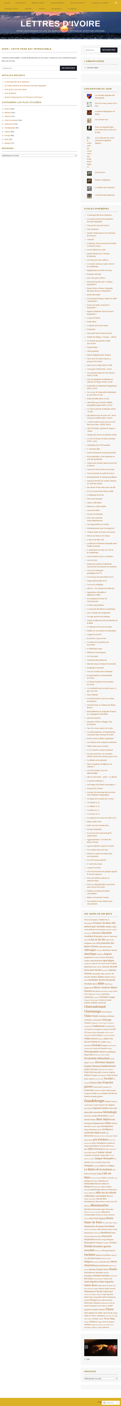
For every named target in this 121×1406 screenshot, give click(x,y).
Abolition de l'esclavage (96, 929)
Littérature (8, 124)
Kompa (94, 1152)
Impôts (99, 1129)
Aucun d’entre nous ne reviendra (100, 556)
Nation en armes (102, 1215)
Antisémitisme (96, 960)
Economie (90, 1058)
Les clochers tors (101, 119)
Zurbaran (105, 1327)
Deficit (94, 1041)
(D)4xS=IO (103, 919)
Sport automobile (95, 1297)
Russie (113, 1269)
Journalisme (94, 1146)
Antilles (87, 961)
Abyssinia (96, 933)
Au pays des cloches (95, 788)
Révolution (89, 1278)
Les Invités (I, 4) (93, 802)
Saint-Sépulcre (91, 1281)
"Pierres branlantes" (91, 920)
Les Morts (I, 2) (93, 810)
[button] (115, 1347)
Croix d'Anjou (97, 1035)
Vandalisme (101, 1316)
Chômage (106, 1019)
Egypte (86, 1062)
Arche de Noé (106, 963)
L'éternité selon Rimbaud (105, 195)
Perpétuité (91, 329)
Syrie (104, 1297)
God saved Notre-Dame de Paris (99, 333)
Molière (86, 1199)
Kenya (86, 1152)
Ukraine (102, 1309)
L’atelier (28, 9)
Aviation (94, 977)
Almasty (99, 950)
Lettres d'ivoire (61, 23)
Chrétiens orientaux (92, 1020)
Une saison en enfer (93, 1312)
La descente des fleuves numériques (101, 609)
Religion (88, 1261)
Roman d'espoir (96, 1269)
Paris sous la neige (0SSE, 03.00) (99, 365)
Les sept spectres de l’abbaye (98, 616)
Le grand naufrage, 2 (95, 781)
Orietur (110, 1229)
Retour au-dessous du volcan (98, 536)
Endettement (108, 1066)
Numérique (108, 1223)
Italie (107, 1133)
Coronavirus (88, 1029)
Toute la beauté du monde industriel (101, 452)
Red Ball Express (95, 1258)
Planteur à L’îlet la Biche (96, 506)
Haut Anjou (103, 1119)
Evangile (94, 1075)
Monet (98, 1201)
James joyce (88, 1140)
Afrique (7, 143)
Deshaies (97, 1045)
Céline (87, 1038)
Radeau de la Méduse (103, 1255)
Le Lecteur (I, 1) (93, 814)
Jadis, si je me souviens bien (98, 825)
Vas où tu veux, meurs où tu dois (100, 728)
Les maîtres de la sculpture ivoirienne (102, 742)
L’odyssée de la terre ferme (97, 325)
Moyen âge (109, 1209)
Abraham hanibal (111, 929)
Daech (94, 1038)
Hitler (108, 1123)
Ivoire (115, 1136)
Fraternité (89, 1090)
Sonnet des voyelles (90, 1294)
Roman (86, 1269)
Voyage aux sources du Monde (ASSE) (102, 435)
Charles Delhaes (91, 1002)
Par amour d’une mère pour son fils (101, 487)
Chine (88, 1016)
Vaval (85, 1319)
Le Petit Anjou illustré (95, 605)
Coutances (106, 1029)
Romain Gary (112, 1266)
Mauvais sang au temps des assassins (101, 664)
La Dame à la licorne (100, 3)
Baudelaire (94, 979)
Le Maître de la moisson (98, 1169)
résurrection (113, 1276)
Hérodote (87, 1126)
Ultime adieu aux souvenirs (97, 746)
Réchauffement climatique (93, 1272)
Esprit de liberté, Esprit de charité (100, 846)
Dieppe (104, 1045)
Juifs (86, 1149)
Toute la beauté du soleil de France (100, 473)
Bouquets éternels (94, 274)
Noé (103, 1223)
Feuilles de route (78, 3)
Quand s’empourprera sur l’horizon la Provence (23, 97)
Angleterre (88, 957)
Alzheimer (106, 950)
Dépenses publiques (107, 1051)
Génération (102, 1115)
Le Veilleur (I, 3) (93, 806)
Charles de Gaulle (105, 1000)
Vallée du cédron (90, 1316)
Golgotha (87, 1093)
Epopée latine (92, 347)
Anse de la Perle (93, 510)
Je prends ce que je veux (96, 638)
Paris (6, 139)
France (7, 109)
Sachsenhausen (99, 1279)
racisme (89, 1254)
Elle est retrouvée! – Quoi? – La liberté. (102, 777)
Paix (99, 1233)
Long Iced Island (93, 318)
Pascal (86, 1236)
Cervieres (103, 997)
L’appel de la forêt (94, 634)
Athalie (99, 967)
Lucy (115, 1178)
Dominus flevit (88, 1048)
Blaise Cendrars (102, 987)
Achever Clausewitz (110, 936)
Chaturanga (20, 3)
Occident (110, 1226)
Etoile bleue (91, 321)
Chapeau (87, 1000)
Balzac (101, 976)
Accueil (7, 3)
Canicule (90, 239)
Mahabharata (103, 1181)
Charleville (102, 1003)
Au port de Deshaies (95, 514)
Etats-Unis (88, 1072)
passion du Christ (95, 1236)
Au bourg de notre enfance (97, 260)
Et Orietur (72, 9)
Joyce (112, 1146)
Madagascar (88, 1181)
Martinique (95, 1189)
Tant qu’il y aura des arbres (16, 89)
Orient (104, 1229)
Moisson (110, 1196)
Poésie (88, 1246)
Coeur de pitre (102, 1023)
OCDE (86, 1229)
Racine (112, 1250)
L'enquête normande (91, 1155)
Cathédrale (88, 997)
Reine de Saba (106, 1258)
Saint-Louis (108, 1279)
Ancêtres (100, 954)
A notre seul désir (106, 957)
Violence (93, 1321)
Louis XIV (110, 1178)
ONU (99, 1229)
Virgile (100, 1322)
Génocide (113, 1108)
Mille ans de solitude (106, 1192)
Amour (114, 950)
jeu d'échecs (100, 1139)
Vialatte (101, 1319)
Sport (86, 1297)
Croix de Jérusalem (109, 1035)
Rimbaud (104, 1265)
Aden (108, 940)
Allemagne (90, 949)
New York (94, 1218)
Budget (111, 991)
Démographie (91, 1051)
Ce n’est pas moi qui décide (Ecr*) (100, 577)
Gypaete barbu (101, 1108)
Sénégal (93, 1300)
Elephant (110, 1062)
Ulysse (110, 1309)
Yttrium (41, 9)
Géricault (111, 1116)
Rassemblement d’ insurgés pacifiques (102, 477)
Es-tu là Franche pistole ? (97, 860)
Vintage (86, 1322)
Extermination (102, 1075)
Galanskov (97, 1090)
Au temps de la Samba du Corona (100, 799)
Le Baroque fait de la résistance (17, 82)
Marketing (87, 1190)
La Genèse (91, 1159)
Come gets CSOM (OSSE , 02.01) (99, 369)
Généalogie (110, 1112)
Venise (90, 1319)
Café (85, 994)
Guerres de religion (106, 1105)
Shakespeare (90, 1291)
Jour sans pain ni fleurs (96, 278)
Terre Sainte (101, 1300)
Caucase (96, 997)
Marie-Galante (106, 1187)
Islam (97, 1132)
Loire (103, 1177)
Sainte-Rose (90, 1285)
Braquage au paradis (95, 668)
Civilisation (94, 1023)
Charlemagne (94, 1000)
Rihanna (96, 1265)
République (88, 1276)
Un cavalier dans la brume (97, 850)
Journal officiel (105, 1146)
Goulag (99, 1093)
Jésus (103, 1149)
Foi (114, 1079)
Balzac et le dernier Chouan (98, 897)
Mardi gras (97, 1187)
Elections (100, 1062)
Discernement (112, 1045)
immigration (107, 1126)
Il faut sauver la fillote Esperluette (100, 738)
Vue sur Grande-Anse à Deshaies (99, 671)
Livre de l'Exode (96, 1178)
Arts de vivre (100, 172)
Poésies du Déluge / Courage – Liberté (101, 337)
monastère (92, 1199)
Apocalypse (108, 960)
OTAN (95, 1233)
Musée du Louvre (89, 1212)
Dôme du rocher (100, 1055)
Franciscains (97, 1087)
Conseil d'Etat (110, 1026)
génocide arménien (93, 1112)
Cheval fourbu (106, 1012)
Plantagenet (89, 1242)
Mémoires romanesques (96, 652)
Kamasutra (112, 1149)
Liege (99, 1173)
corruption (98, 1029)
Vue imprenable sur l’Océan (98, 524)
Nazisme (111, 1215)
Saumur (112, 1288)
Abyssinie (106, 932)
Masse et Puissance (109, 1189)
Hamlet (87, 1119)
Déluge (110, 1048)
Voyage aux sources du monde (100, 1325)
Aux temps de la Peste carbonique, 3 (101, 784)
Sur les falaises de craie (96, 250)
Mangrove (89, 1186)
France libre (96, 1082)
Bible (101, 983)
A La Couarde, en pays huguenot (100, 750)
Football (86, 1083)
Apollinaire (87, 963)
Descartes (87, 1045)
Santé (107, 1288)
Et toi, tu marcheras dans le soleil (100, 491)
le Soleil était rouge (94, 648)
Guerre (108, 1101)
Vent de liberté (10, 93)
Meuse (86, 1193)
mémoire (98, 1212)
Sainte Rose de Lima (105, 1285)
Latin (95, 1166)
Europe (7, 135)
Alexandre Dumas (105, 947)
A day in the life (96, 939)
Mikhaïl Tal (92, 1193)
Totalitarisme (105, 1303)
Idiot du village (96, 1126)
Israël (102, 1132)
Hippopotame (99, 1123)
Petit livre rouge (100, 1239)
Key (90, 1152)
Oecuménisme (92, 1229)
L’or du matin (92, 656)
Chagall (112, 997)
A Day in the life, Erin (95, 540)
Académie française (93, 936)
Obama (115, 1223)
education (103, 1058)
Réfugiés (106, 1272)
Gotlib (94, 1093)
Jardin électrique (93, 294)
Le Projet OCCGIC (11, 9)
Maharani (98, 1184)
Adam (86, 940)
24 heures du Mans (101, 922)
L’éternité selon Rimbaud (97, 660)
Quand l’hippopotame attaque (99, 355)
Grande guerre (97, 1096)
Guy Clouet (88, 1108)
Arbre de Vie (96, 963)
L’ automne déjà (93, 449)
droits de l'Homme (100, 1048)
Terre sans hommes (94, 499)
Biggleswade (88, 988)
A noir (96, 957)
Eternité (97, 1072)
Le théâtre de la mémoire (105, 187)
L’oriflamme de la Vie (95, 495)
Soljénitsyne (108, 1291)
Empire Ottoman (92, 1066)
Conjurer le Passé (94, 868)
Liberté (7, 116)
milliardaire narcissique (95, 1195)
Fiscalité (108, 1078)
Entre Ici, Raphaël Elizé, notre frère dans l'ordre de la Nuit (105, 129)
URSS (105, 1313)
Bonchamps (104, 991)
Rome (106, 1269)
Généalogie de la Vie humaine (98, 445)
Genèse (103, 1090)
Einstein (92, 1062)
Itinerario (88, 1135)
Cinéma (87, 1023)
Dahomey (100, 1039)
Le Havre (102, 1165)
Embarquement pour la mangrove (100, 528)
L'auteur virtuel (104, 1152)
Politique (99, 1243)
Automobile (96, 974)
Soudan (99, 1294)
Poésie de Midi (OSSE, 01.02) (98, 398)
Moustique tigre (99, 1209)
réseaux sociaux (101, 1275)
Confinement (98, 1026)
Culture (7, 132)
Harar (93, 1119)
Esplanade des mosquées (106, 1069)
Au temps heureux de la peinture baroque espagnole (25, 85)
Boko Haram (96, 991)
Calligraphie (91, 994)
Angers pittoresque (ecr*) (97, 581)
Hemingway (88, 1123)
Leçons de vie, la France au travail (100, 469)
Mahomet (105, 1184)
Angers (108, 953)
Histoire (7, 112)
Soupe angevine (107, 1294)
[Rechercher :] (33, 68)
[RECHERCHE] (116, 3)
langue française (104, 1158)
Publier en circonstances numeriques (101, 631)
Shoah (99, 1291)
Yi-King (99, 1327)
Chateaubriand (95, 1007)
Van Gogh (114, 1316)
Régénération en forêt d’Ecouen (99, 270)
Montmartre (99, 1205)
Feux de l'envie (98, 1079)
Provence (98, 1250)
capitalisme (105, 994)
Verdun (95, 1318)
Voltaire (87, 1324)
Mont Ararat (105, 1201)
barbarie (108, 977)
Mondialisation (89, 1201)
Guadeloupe (94, 1100)
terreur (109, 1300)
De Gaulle (102, 1042)
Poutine (113, 1242)
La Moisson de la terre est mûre (99, 627)
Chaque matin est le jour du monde (101, 532)
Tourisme (93, 1305)
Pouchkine (106, 1243)
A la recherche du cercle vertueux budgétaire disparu (104, 140)
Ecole (107, 1055)
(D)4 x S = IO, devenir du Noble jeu (100, 588)
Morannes (88, 1209)
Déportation (89, 1054)
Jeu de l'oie (112, 1140)
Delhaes (108, 1042)
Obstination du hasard (94, 1226)
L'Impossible (104, 1155)
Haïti (113, 1119)
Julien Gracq (94, 1148)
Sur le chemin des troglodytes (99, 613)
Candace (98, 994)
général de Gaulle (90, 1116)
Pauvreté (107, 1236)
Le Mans (110, 1165)
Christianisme (9, 128)
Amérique (90, 953)
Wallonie (94, 1327)
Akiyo (94, 943)
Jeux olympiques (99, 1143)
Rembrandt (96, 1262)
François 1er (106, 1087)
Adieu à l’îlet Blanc (94, 502)
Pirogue (110, 1239)
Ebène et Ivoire (38, 3)
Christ (95, 1015)
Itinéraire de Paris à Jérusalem (103, 1136)
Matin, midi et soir (94, 821)
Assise (94, 967)
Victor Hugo (109, 1318)
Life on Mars (56, 9)
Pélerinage (105, 1250)
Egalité (112, 1059)
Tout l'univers (102, 1306)
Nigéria (102, 1218)
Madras (95, 1181)
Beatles (102, 979)
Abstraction (87, 933)
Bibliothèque (109, 984)
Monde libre (101, 1199)
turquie (95, 1309)
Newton (86, 1218)
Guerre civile (93, 1105)
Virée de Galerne (108, 1322)
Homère (114, 1123)
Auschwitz (105, 970)
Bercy (95, 984)
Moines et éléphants (102, 180)
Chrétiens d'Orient (106, 1016)
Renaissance (105, 1261)
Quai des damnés (57, 3)
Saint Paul (91, 1289)
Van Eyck (108, 1316)
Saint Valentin (92, 695)
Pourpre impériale (94, 829)
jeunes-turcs (88, 1143)
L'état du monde (10, 120)
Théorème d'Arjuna (92, 1303)
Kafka (107, 1149)
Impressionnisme (90, 1129)
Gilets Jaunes (111, 1090)
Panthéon (106, 1232)
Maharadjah (89, 1183)
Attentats (106, 966)
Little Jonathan (93, 351)
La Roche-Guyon (101, 1162)
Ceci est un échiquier (95, 584)
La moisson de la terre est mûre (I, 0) (101, 818)
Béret (115, 991)
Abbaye (109, 926)
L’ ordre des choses (94, 864)
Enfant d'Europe (91, 1069)
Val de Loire (112, 1313)
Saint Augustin (106, 1281)
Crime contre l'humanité (95, 1032)
